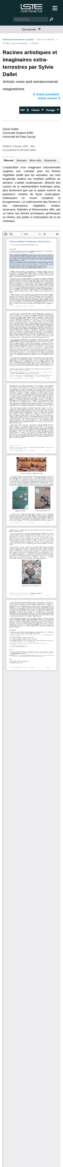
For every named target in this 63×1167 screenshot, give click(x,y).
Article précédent (48, 94)
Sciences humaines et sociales (18, 39)
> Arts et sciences (44, 39)
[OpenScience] (31, 7)
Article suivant (48, 98)
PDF (23, 110)
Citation (36, 110)
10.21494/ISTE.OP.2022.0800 (19, 150)
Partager (51, 110)
